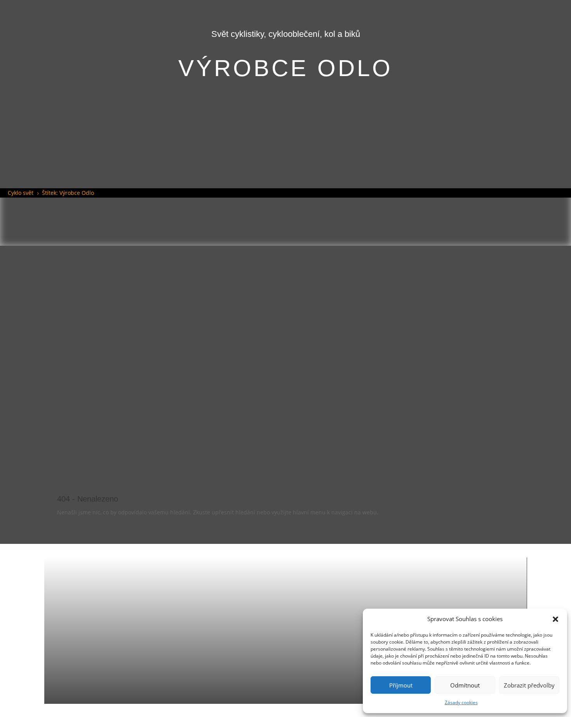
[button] (555, 619)
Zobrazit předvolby (529, 685)
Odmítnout (465, 685)
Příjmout (401, 685)
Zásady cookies (461, 702)
